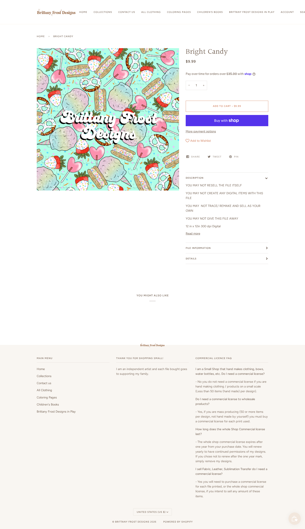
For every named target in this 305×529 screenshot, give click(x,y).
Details (191, 258)
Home (41, 36)
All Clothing (44, 390)
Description (195, 177)
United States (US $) (151, 512)
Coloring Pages (47, 397)
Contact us (44, 383)
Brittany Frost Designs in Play (56, 411)
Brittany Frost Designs (132, 521)
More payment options (201, 131)
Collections (44, 376)
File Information (198, 248)
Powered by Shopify (178, 521)
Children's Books (48, 404)
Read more (193, 233)
